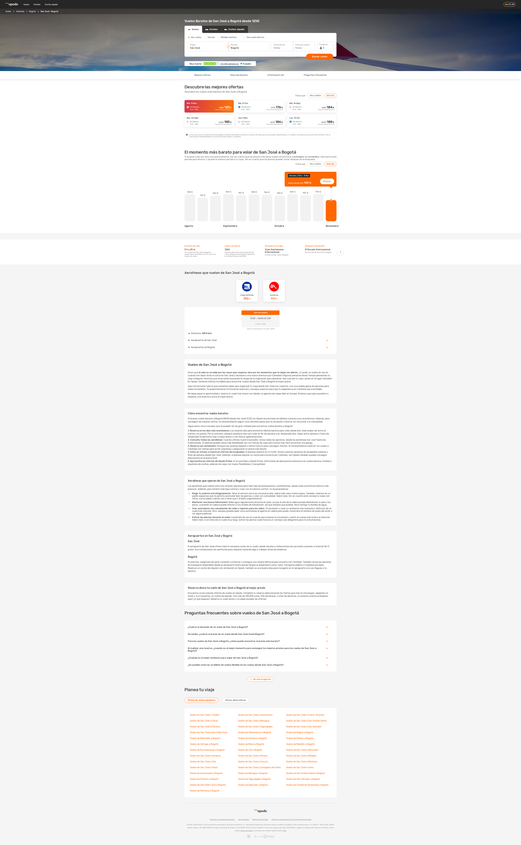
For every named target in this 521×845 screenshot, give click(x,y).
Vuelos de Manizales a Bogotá (205, 738)
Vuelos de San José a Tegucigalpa (255, 726)
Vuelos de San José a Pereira (252, 755)
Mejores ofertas (202, 75)
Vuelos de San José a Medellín (301, 755)
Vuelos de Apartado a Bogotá (253, 785)
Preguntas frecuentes (315, 75)
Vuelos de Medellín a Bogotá (300, 744)
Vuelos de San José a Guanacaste (255, 715)
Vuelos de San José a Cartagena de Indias (259, 767)
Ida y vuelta (315, 95)
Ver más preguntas (262, 679)
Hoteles (37, 4)
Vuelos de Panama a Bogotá (204, 779)
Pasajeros (323, 44)
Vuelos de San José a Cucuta (253, 761)
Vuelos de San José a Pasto (204, 767)
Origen (193, 45)
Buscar (327, 181)
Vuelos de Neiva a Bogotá (251, 744)
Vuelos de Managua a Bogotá (253, 773)
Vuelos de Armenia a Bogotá (252, 738)
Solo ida (330, 95)
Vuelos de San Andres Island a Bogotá (305, 773)
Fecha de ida (279, 45)
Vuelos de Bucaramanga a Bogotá (207, 750)
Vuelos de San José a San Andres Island (306, 720)
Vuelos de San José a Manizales (302, 750)
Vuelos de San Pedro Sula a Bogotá (207, 785)
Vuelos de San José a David (204, 720)
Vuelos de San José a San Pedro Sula (208, 732)
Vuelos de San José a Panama (205, 726)
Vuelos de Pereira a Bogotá (299, 738)
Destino (234, 45)
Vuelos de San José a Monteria (301, 761)
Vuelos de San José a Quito (300, 767)
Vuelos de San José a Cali (203, 761)
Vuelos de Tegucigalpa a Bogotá (254, 779)
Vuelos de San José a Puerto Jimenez (305, 715)
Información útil (276, 75)
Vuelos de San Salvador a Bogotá (303, 779)
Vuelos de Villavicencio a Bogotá (254, 732)
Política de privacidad (260, 819)
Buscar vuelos (319, 56)
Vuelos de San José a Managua (253, 720)
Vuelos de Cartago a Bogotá (204, 744)
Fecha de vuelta (302, 45)
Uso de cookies (243, 819)
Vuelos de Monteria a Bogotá (204, 790)
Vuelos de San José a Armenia (205, 755)
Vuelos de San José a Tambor (205, 715)
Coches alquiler (51, 4)
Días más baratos (239, 75)
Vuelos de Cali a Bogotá (250, 750)
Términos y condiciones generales (222, 819)
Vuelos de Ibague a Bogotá (299, 732)
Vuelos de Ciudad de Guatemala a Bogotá (307, 785)
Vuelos (26, 4)
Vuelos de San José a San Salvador (304, 726)
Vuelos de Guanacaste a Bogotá (206, 773)
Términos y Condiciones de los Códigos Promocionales (291, 819)
